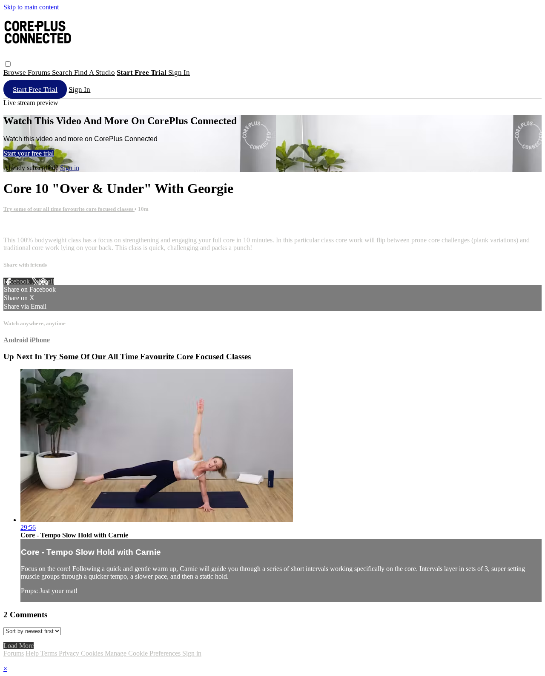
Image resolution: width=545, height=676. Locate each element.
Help (33, 653)
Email (46, 281)
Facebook (17, 281)
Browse (15, 72)
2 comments (19, 225)
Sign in (179, 72)
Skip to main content (31, 7)
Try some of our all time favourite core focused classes (69, 209)
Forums (40, 72)
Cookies (93, 653)
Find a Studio (94, 72)
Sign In (79, 89)
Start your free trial (28, 153)
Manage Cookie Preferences (143, 653)
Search (63, 72)
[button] (8, 64)
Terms (49, 653)
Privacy (70, 653)
